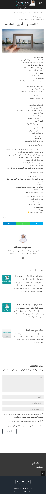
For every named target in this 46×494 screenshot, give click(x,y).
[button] (43, 479)
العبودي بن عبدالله (38, 17)
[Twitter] (23, 258)
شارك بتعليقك (23, 19)
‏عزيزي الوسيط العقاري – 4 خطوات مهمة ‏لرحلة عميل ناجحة (29, 277)
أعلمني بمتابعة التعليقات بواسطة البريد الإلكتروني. (24, 421)
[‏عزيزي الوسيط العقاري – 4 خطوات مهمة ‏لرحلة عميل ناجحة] (6, 279)
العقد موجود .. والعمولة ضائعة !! (29, 304)
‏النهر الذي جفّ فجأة (35, 330)
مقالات (32, 19)
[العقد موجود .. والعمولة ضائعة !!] (6, 307)
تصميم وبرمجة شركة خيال (23, 491)
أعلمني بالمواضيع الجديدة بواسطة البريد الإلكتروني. (24, 426)
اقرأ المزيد (35, 297)
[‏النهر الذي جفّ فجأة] (6, 333)
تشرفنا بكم (40, 467)
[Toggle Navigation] (4, 4)
